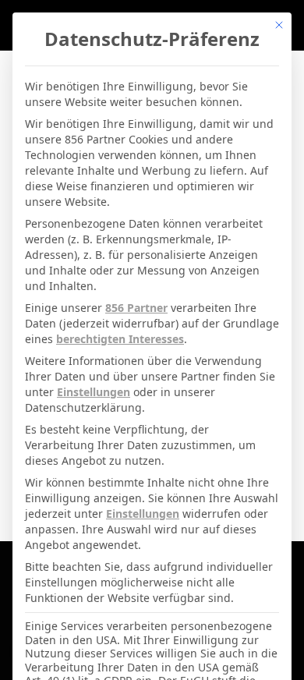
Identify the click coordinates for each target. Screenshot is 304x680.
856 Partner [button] (136, 307)
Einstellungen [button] (93, 391)
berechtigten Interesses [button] (120, 338)
